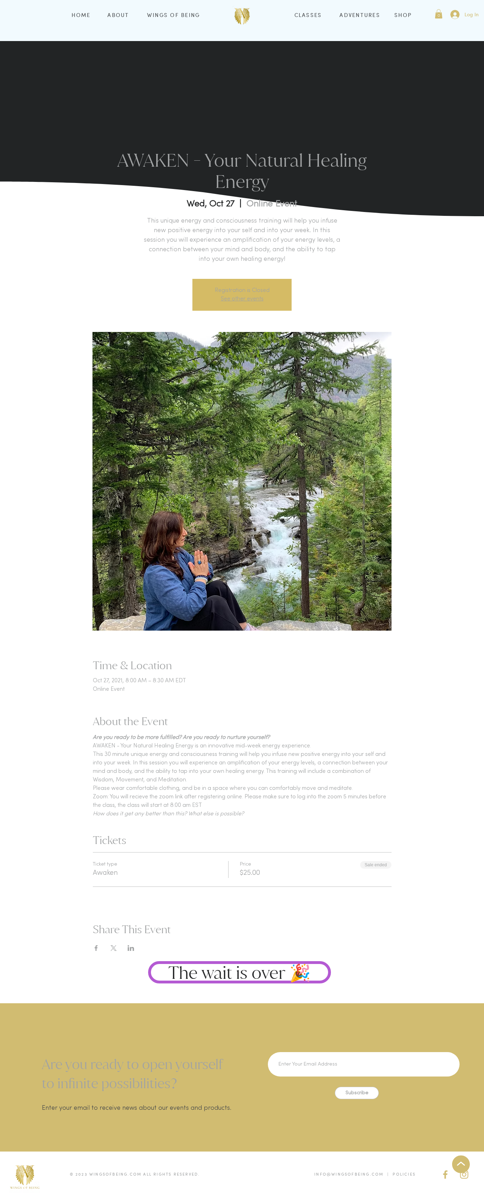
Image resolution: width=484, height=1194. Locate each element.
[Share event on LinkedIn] (131, 948)
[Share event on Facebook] (96, 948)
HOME (81, 15)
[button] (439, 13)
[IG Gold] (464, 1174)
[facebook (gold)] (445, 1174)
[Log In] (454, 14)
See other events (242, 299)
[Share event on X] (113, 948)
